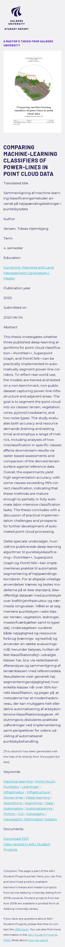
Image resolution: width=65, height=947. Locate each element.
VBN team (22, 929)
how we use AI (38, 940)
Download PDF (16, 839)
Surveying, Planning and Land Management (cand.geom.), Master (28, 272)
